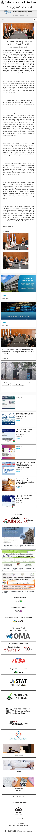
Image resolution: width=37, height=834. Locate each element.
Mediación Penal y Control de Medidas (18, 629)
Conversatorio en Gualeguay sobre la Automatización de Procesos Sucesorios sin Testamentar (24, 497)
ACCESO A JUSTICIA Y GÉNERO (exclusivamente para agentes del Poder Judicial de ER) (18, 569)
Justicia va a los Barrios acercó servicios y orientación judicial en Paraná (17, 384)
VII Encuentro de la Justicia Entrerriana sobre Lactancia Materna (18, 592)
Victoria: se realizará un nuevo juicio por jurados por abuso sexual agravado (25, 414)
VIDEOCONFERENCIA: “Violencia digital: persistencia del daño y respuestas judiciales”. (18, 546)
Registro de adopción (18, 669)
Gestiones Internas (19, 802)
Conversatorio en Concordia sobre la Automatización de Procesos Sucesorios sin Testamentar (24, 432)
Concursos (19, 771)
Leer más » (4, 295)
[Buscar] (35, 19)
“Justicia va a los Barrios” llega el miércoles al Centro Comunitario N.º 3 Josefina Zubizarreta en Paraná (25, 465)
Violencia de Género (18, 607)
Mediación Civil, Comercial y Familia (18, 617)
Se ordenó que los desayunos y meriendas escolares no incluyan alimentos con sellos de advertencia (25, 481)
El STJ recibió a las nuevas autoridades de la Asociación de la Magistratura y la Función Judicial (18, 352)
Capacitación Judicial (18, 643)
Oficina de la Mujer (18, 597)
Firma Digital (18, 796)
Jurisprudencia (19, 755)
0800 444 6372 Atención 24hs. (29, 7)
